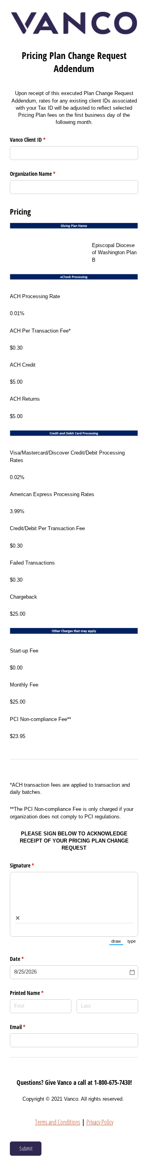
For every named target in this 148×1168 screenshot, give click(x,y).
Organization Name (42, 173)
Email (27, 1027)
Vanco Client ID (37, 139)
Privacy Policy (99, 1122)
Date (26, 959)
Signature (31, 865)
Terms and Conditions (57, 1122)
